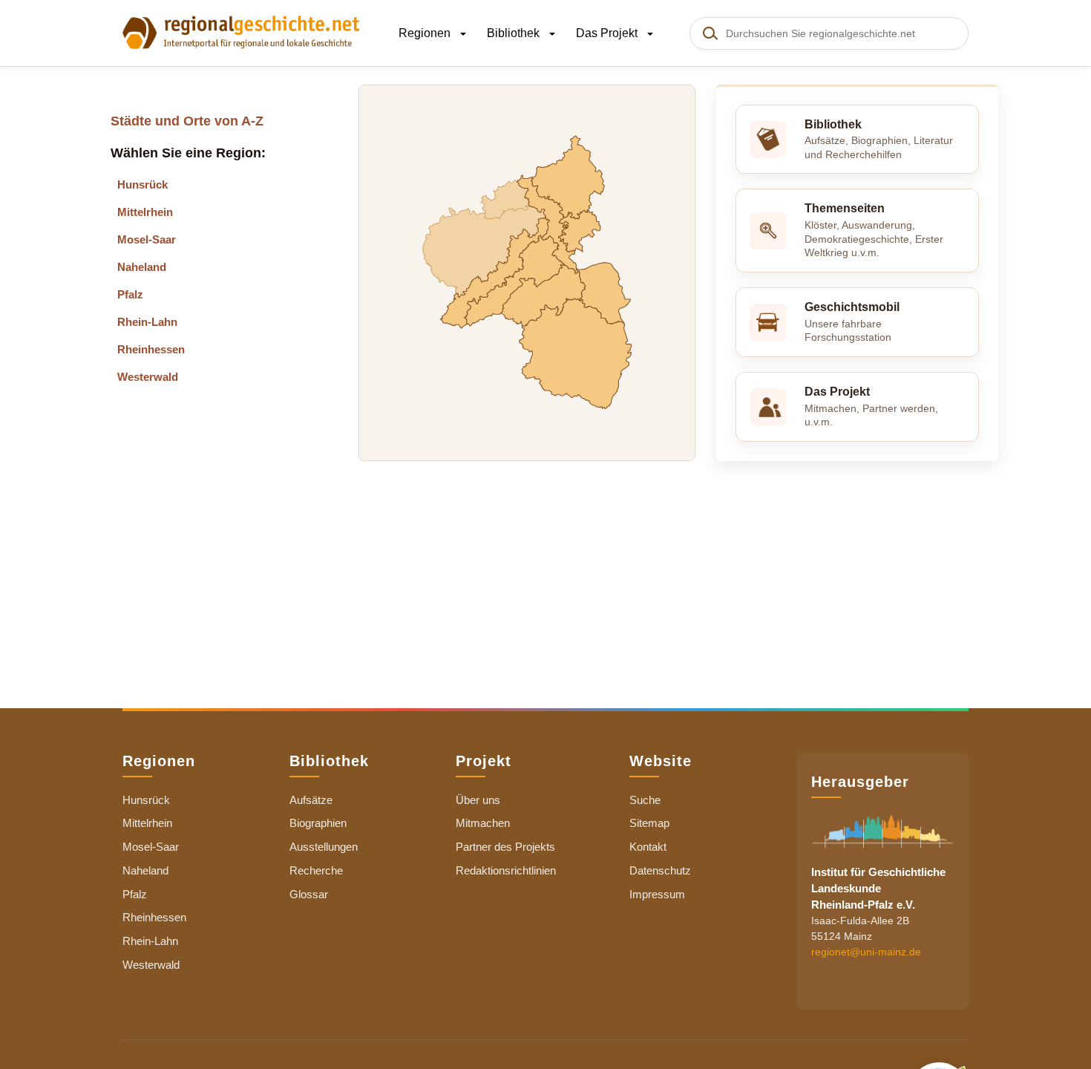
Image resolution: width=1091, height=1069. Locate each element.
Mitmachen (483, 823)
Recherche (316, 870)
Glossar (308, 894)
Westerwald (147, 376)
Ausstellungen (323, 846)
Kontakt (647, 846)
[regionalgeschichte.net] (241, 31)
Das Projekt (608, 33)
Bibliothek (515, 33)
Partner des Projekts (505, 846)
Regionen (426, 33)
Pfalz (130, 294)
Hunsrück (142, 184)
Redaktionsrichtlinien (506, 870)
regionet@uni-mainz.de (866, 951)
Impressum (657, 894)
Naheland (141, 267)
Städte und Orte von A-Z (187, 121)
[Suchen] (709, 33)
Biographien (318, 823)
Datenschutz (660, 870)
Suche (645, 800)
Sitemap (649, 823)
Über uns (478, 800)
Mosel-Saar (146, 239)
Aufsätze (310, 800)
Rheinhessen (151, 349)
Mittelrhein (145, 212)
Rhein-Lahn (147, 322)
